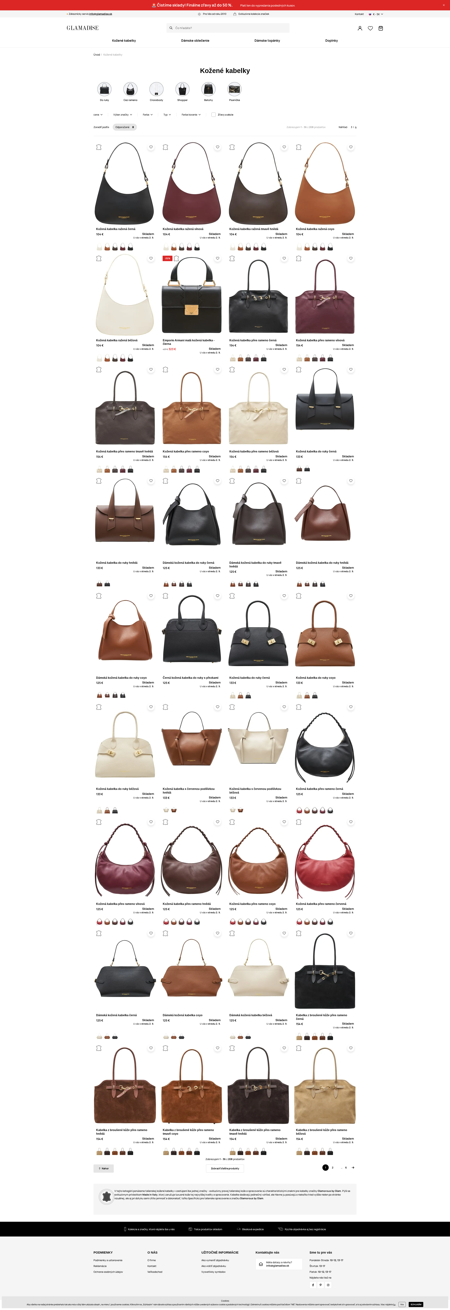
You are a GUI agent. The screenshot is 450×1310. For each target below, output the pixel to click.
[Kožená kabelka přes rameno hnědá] (315, 810)
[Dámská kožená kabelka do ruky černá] (189, 584)
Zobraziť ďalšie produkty (225, 1168)
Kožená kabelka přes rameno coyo (186, 451)
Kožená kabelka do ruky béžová (117, 788)
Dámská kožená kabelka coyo (182, 1015)
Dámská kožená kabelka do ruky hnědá (322, 562)
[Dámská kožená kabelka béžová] (99, 1036)
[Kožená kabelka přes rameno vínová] (256, 358)
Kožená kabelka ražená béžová (116, 340)
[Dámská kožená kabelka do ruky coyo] (166, 584)
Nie (402, 1304)
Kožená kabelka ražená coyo (315, 229)
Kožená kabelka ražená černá (115, 229)
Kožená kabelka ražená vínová (183, 229)
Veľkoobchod (154, 1271)
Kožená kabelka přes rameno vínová (320, 340)
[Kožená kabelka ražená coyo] (107, 247)
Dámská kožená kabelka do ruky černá (188, 562)
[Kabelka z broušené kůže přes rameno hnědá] (322, 1036)
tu (394, 1304)
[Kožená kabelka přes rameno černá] (264, 358)
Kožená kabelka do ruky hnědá (116, 562)
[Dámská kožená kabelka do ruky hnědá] (174, 584)
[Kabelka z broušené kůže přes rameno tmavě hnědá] (307, 1036)
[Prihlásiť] (360, 28)
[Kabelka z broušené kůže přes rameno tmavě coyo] (315, 1036)
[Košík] (380, 28)
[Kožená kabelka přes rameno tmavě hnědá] (248, 358)
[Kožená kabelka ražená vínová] (123, 247)
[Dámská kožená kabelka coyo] (107, 1036)
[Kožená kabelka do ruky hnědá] (299, 469)
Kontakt (359, 14)
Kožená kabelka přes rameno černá (253, 340)
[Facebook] (313, 1285)
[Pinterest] (320, 1285)
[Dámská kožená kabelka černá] (115, 1036)
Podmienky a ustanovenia (108, 1260)
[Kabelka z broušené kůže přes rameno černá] (330, 1036)
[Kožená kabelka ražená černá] (130, 247)
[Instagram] (328, 1285)
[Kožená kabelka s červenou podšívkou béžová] (166, 810)
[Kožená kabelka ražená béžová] (99, 247)
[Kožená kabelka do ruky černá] (307, 469)
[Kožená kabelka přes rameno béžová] (233, 358)
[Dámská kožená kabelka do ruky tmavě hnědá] (181, 584)
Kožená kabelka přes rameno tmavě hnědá (124, 451)
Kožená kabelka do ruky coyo (316, 677)
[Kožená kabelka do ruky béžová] (233, 695)
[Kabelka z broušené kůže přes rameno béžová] (299, 1036)
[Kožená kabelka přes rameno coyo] (240, 358)
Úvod (97, 54)
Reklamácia (100, 1266)
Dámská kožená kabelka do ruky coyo (121, 677)
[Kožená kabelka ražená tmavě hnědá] (115, 247)
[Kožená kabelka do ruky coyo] (240, 695)
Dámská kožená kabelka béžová (250, 1015)
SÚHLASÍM (416, 1304)
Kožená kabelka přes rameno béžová (254, 451)
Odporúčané (122, 127)
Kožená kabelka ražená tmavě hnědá (253, 229)
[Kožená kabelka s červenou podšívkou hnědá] (174, 810)
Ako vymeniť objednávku (215, 1260)
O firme (151, 1260)
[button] (444, 5)
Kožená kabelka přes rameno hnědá (187, 903)
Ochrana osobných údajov (108, 1271)
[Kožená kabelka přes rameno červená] (299, 810)
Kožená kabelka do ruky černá (316, 451)
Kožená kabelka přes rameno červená (321, 903)
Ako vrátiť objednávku (213, 1266)
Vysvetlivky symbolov (213, 1271)
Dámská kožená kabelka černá (116, 1015)
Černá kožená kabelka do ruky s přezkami (190, 677)
